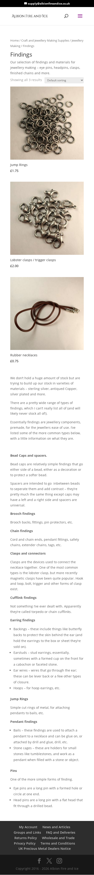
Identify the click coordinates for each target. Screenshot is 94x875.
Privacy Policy (25, 843)
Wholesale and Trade (58, 838)
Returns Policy (25, 838)
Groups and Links (27, 832)
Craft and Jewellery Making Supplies (45, 40)
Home (14, 40)
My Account (28, 827)
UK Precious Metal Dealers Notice (44, 848)
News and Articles (56, 827)
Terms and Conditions (58, 843)
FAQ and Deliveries (60, 832)
